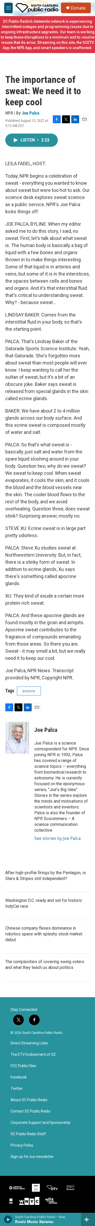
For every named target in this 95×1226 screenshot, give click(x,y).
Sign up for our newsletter (32, 1157)
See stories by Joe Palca (57, 838)
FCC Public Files (23, 1066)
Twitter (17, 1089)
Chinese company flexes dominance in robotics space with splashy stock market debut (43, 934)
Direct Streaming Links (29, 1043)
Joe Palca (30, 113)
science (28, 691)
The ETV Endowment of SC (33, 1055)
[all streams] (88, 1219)
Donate (78, 8)
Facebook (19, 1077)
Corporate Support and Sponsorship (40, 1123)
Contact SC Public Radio (30, 1111)
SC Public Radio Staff (28, 1134)
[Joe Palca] (17, 738)
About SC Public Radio (29, 1100)
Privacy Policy (22, 1145)
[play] (8, 1219)
